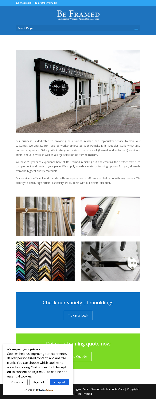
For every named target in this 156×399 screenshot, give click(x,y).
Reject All (38, 382)
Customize (17, 382)
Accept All (59, 382)
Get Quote (78, 356)
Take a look (78, 315)
